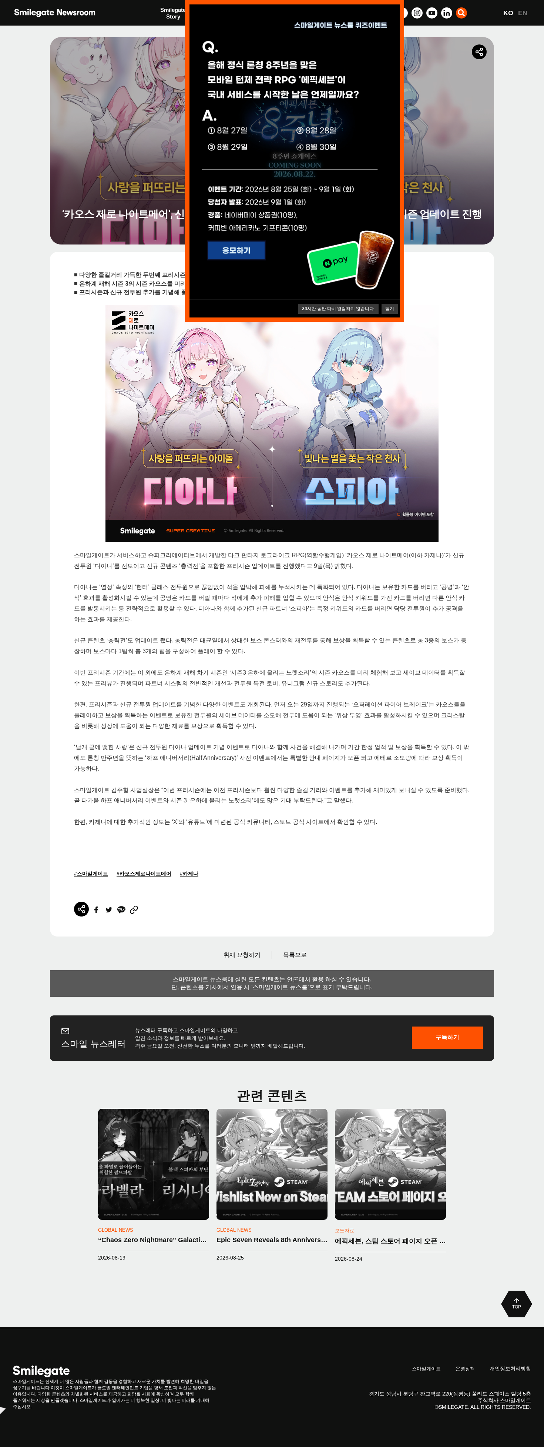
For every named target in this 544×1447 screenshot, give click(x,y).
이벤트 (168, 29)
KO (508, 13)
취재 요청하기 (242, 955)
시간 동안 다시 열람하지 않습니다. (338, 308)
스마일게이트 (426, 1368)
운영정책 (465, 1368)
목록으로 (295, 955)
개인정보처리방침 (510, 1368)
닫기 (389, 308)
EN (522, 13)
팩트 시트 (172, 14)
